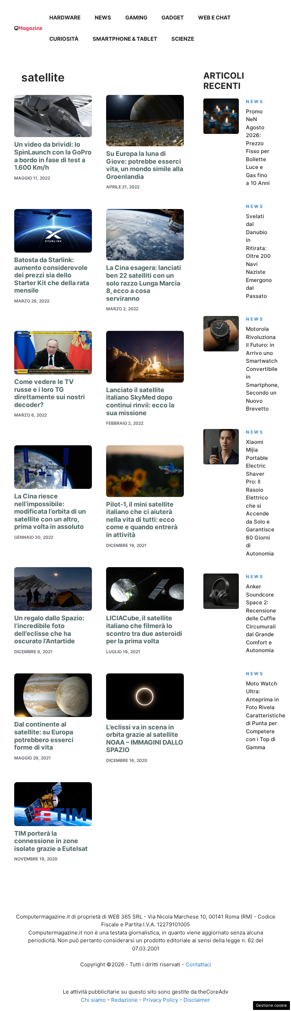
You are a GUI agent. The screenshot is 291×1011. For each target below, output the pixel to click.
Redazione (124, 999)
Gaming (136, 17)
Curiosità (63, 38)
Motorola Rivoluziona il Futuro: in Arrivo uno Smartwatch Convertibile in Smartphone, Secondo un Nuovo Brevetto (262, 369)
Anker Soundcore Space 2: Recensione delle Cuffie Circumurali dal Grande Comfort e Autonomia (261, 618)
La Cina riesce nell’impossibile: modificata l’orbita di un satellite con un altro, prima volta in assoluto (50, 511)
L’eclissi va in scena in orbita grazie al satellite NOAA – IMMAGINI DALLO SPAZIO (144, 738)
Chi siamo (93, 999)
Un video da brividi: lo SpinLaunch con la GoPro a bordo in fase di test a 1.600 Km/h (53, 156)
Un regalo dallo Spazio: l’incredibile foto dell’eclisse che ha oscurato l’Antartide (49, 629)
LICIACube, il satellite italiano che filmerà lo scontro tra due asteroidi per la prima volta (144, 629)
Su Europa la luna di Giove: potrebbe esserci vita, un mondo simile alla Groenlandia (144, 165)
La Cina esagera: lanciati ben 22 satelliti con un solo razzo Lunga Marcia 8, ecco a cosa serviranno (143, 283)
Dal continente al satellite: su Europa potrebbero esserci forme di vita (43, 736)
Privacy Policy (160, 999)
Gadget (172, 17)
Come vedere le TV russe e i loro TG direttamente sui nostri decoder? (49, 393)
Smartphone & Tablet (125, 38)
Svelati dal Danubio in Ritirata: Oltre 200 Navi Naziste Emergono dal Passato (259, 256)
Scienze (182, 38)
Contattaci (198, 964)
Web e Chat (214, 17)
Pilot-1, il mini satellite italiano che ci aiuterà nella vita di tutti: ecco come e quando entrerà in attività (141, 519)
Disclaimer (196, 999)
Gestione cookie (271, 1005)
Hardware (65, 17)
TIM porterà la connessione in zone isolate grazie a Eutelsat (51, 841)
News (103, 17)
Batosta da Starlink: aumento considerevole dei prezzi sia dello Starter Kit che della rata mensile (51, 275)
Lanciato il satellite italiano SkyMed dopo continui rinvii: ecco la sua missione (140, 401)
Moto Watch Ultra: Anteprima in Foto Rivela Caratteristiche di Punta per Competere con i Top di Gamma (265, 715)
